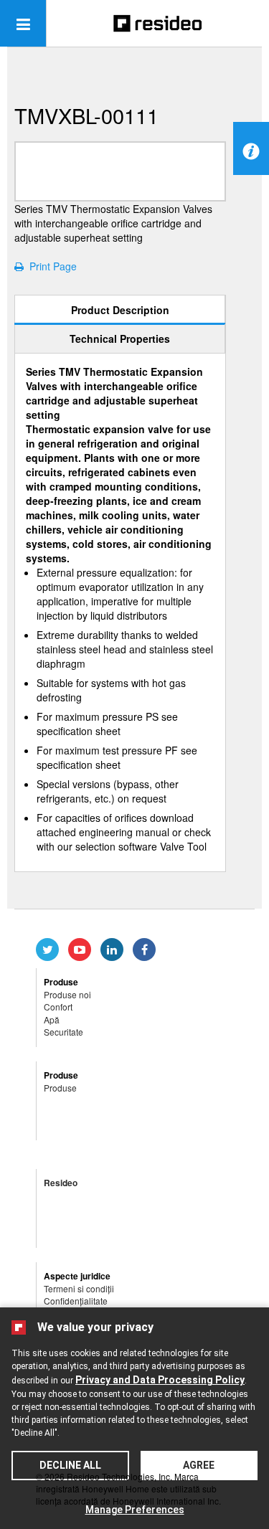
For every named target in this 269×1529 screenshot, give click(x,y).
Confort (58, 1006)
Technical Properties (120, 338)
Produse (60, 1087)
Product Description (120, 310)
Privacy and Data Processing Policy (160, 1380)
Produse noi (67, 994)
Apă (52, 1019)
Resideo (60, 1182)
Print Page (50, 266)
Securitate (63, 1032)
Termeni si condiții (79, 1288)
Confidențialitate (76, 1300)
